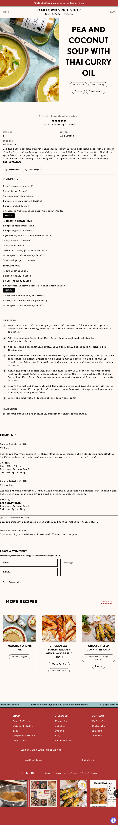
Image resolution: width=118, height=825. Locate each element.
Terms (47, 773)
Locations (19, 740)
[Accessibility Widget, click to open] (113, 820)
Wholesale (98, 721)
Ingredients (10, 179)
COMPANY (98, 716)
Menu (6, 13)
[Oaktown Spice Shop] (59, 12)
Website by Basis (88, 773)
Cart (113, 12)
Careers (97, 731)
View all (106, 601)
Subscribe (88, 760)
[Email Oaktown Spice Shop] (32, 773)
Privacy (57, 773)
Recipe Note (10, 408)
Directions (9, 320)
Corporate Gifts (24, 736)
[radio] (52, 120)
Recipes (60, 726)
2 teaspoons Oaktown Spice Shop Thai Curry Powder (33, 211)
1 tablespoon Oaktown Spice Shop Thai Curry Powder (34, 286)
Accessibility (71, 773)
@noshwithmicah (68, 116)
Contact (97, 736)
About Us (61, 721)
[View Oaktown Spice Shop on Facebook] (27, 773)
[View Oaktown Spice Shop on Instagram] (22, 773)
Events (59, 731)
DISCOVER (61, 716)
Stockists (98, 726)
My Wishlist (63, 740)
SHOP (16, 716)
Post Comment (11, 582)
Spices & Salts (23, 726)
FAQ (57, 736)
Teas (16, 731)
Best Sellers (21, 721)
